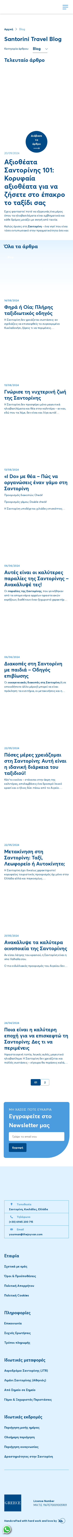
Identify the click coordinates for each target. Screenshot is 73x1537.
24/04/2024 (11, 1023)
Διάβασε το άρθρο (36, 140)
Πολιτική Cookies (16, 1295)
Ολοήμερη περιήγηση (19, 1437)
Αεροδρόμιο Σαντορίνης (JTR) (26, 1371)
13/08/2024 (11, 385)
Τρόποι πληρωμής (17, 1343)
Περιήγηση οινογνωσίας (21, 1447)
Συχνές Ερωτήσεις (17, 1333)
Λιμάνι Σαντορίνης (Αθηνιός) (25, 1380)
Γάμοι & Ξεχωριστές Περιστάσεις (28, 1399)
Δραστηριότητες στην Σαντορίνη (28, 1456)
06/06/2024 (12, 565)
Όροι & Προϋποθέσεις (20, 1276)
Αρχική (8, 29)
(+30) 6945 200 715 (21, 1221)
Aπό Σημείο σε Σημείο (19, 1390)
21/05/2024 (11, 935)
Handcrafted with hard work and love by (30, 1520)
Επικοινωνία (13, 1323)
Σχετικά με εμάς (15, 1266)
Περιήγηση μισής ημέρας (22, 1427)
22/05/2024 (11, 748)
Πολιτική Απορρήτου (19, 1286)
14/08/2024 (11, 300)
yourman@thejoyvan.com (25, 1234)
